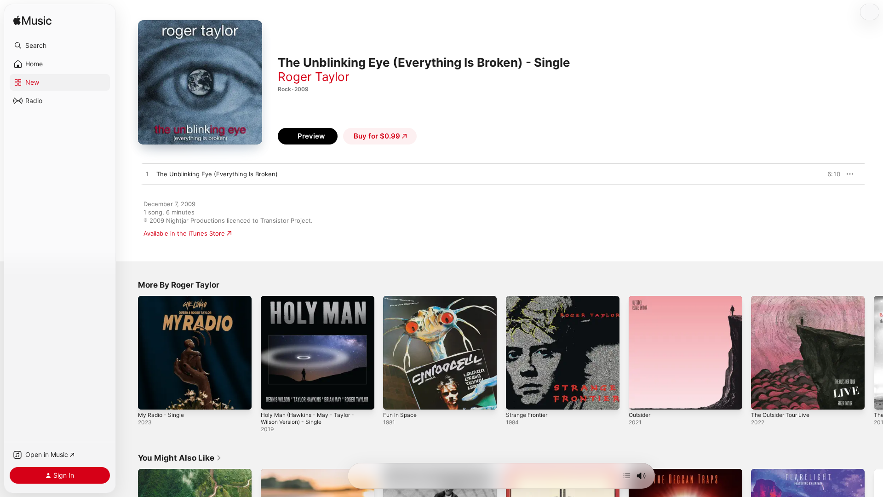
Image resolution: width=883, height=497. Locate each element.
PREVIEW (830, 174)
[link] (180, 458)
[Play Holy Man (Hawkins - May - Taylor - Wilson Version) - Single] (272, 398)
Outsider (641, 299)
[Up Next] (626, 475)
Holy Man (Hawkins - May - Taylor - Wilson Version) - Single (312, 303)
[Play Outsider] (640, 398)
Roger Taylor (314, 76)
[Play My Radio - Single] (149, 398)
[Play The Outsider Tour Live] (762, 398)
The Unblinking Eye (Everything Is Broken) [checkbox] (217, 174)
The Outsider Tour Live (784, 299)
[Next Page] (873, 352)
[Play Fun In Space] (394, 398)
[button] (59, 45)
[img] (32, 21)
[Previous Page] (128, 352)
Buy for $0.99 (377, 136)
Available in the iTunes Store (184, 233)
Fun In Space (401, 299)
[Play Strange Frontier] (517, 398)
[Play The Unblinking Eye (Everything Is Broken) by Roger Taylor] (147, 174)
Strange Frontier (529, 299)
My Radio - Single (163, 299)
